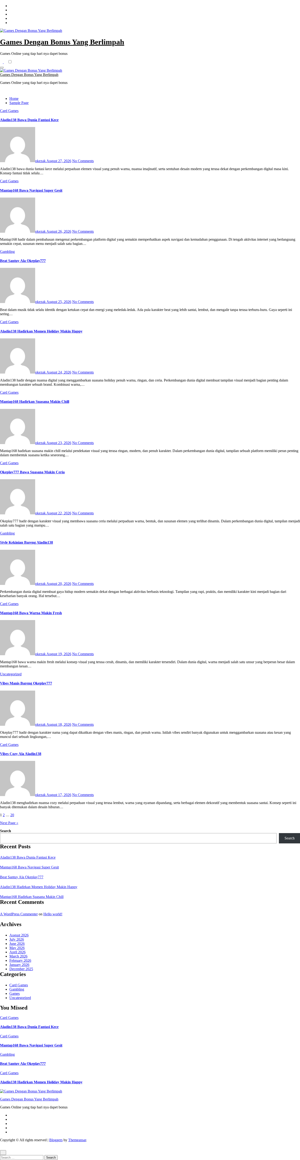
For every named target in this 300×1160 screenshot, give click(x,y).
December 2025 (21, 969)
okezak (40, 161)
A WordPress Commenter (19, 914)
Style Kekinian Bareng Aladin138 (26, 542)
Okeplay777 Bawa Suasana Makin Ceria (32, 472)
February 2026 (20, 960)
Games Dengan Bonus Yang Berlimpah (62, 42)
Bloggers (56, 1140)
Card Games (9, 111)
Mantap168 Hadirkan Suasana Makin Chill (34, 402)
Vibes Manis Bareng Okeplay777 (26, 683)
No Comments (83, 161)
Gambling (7, 252)
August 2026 (19, 935)
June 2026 (17, 944)
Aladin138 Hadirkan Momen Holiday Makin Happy (41, 331)
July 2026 (16, 939)
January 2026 (19, 965)
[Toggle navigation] (2, 67)
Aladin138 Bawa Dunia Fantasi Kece (29, 120)
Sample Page (19, 103)
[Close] (3, 1152)
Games (14, 993)
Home (14, 99)
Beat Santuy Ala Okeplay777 (23, 261)
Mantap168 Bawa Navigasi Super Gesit (31, 190)
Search (5, 831)
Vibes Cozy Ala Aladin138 (20, 754)
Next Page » (9, 823)
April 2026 (17, 952)
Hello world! (52, 914)
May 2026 (17, 948)
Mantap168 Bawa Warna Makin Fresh (31, 613)
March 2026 (18, 956)
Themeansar (77, 1140)
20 (12, 815)
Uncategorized (11, 674)
